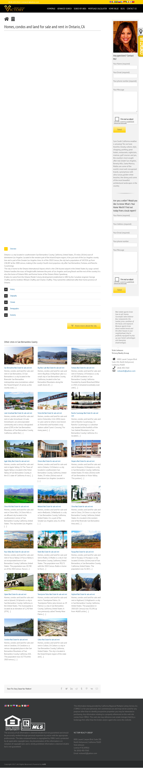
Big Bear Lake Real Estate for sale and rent (51, 368)
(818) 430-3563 (14, 2)
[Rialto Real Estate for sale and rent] (52, 539)
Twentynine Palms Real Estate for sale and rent (52, 594)
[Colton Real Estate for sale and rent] (52, 627)
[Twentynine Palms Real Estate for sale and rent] (52, 582)
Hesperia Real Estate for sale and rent (83, 461)
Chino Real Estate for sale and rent (82, 506)
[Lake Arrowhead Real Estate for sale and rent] (19, 401)
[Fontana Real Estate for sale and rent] (86, 355)
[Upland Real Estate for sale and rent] (19, 582)
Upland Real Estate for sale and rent (15, 594)
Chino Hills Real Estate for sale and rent (16, 506)
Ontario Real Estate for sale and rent (49, 461)
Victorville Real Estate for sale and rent (50, 413)
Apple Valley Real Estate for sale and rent (16, 461)
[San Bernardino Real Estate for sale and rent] (19, 355)
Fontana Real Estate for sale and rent (82, 368)
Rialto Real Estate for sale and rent (48, 552)
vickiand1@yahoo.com (30, 2)
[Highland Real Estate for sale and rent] (86, 582)
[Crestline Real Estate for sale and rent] (19, 627)
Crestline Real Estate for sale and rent (16, 639)
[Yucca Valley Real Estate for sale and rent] (19, 539)
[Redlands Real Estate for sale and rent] (52, 494)
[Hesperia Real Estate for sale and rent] (86, 449)
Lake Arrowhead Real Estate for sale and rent (18, 413)
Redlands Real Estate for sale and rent (49, 506)
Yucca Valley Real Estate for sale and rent (16, 552)
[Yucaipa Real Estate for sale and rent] (86, 539)
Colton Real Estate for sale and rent (49, 639)
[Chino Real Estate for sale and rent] (86, 494)
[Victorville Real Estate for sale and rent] (52, 401)
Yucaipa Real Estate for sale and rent (82, 552)
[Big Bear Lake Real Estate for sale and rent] (52, 355)
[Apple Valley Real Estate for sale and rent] (19, 449)
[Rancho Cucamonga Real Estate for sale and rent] (86, 401)
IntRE (44, 764)
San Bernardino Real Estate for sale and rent (18, 368)
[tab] (52, 249)
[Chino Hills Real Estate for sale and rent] (19, 494)
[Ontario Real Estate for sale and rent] (52, 449)
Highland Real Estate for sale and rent (83, 594)
